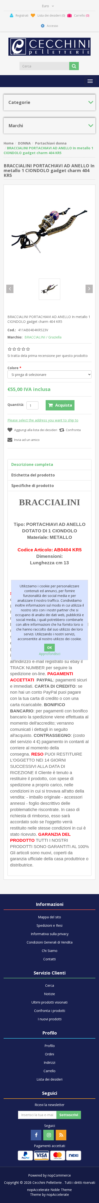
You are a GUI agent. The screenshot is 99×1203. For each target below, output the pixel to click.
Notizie (49, 994)
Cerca (49, 985)
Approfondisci (49, 653)
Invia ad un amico (27, 440)
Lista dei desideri (49, 1079)
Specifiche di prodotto (32, 485)
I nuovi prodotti (50, 1019)
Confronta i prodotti (49, 1010)
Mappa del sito (49, 917)
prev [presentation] (9, 289)
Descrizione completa (32, 464)
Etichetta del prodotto (33, 475)
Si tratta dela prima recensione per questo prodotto (47, 355)
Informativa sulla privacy (49, 934)
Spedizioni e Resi (49, 925)
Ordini (49, 1054)
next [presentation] (89, 289)
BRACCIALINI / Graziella (43, 337)
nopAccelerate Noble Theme (49, 1189)
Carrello (49, 1071)
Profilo (49, 1045)
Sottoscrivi (68, 1115)
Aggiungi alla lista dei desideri (35, 430)
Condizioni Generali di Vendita (50, 942)
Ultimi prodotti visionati (49, 1002)
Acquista (63, 405)
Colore (13, 368)
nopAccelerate (58, 1194)
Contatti (49, 959)
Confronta (73, 430)
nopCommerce (59, 1175)
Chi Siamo (49, 950)
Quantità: (15, 404)
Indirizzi (49, 1062)
